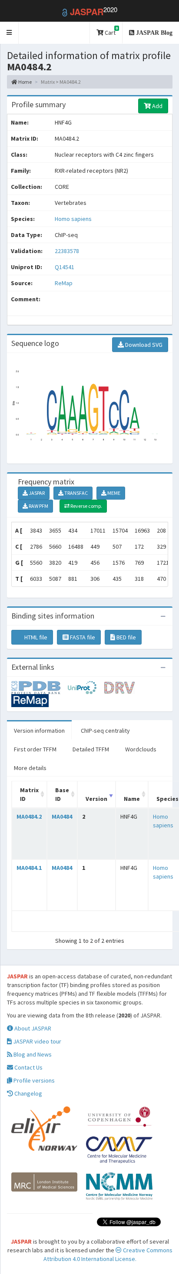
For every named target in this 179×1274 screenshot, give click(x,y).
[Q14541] (39, 687)
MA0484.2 (29, 816)
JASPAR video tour (36, 1041)
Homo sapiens (73, 219)
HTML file (35, 637)
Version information (39, 730)
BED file (125, 637)
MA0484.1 (29, 868)
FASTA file (82, 637)
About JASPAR (32, 1028)
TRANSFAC (75, 493)
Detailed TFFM (91, 749)
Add (156, 106)
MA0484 (62, 816)
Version (96, 799)
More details (30, 768)
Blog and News (32, 1054)
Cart (110, 31)
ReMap (64, 283)
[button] (9, 33)
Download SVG (143, 345)
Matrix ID (29, 794)
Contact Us (28, 1067)
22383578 (67, 251)
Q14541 (65, 267)
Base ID (62, 794)
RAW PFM (38, 506)
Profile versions (33, 1080)
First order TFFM (35, 749)
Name (132, 799)
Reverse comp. (86, 506)
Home (24, 82)
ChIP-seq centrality (105, 730)
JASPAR (36, 493)
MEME (113, 493)
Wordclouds (140, 749)
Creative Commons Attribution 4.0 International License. (107, 1254)
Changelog (27, 1093)
